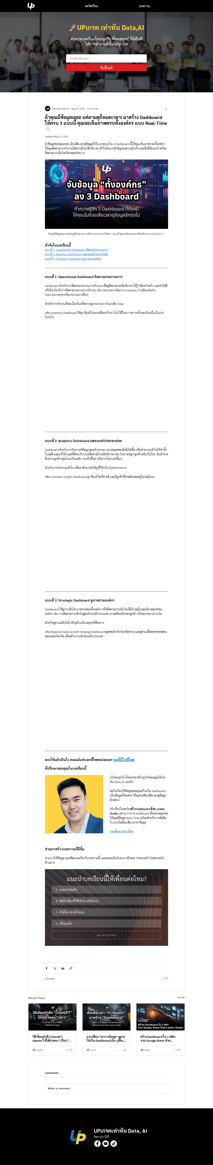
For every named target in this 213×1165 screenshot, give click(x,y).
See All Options (106, 935)
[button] (106, 890)
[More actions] (166, 108)
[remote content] (106, 374)
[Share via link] (71, 968)
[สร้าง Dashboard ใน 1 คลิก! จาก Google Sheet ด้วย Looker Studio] (160, 1017)
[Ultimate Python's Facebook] (97, 1143)
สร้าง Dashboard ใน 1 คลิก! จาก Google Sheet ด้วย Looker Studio (157, 1038)
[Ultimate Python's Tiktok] (113, 1143)
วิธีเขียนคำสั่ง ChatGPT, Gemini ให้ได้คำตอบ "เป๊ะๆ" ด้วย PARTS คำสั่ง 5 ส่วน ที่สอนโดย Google (52, 1038)
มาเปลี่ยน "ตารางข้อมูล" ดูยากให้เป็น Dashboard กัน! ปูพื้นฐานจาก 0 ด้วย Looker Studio (106, 1038)
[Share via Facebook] (46, 968)
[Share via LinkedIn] (62, 968)
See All (181, 997)
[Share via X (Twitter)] (54, 968)
